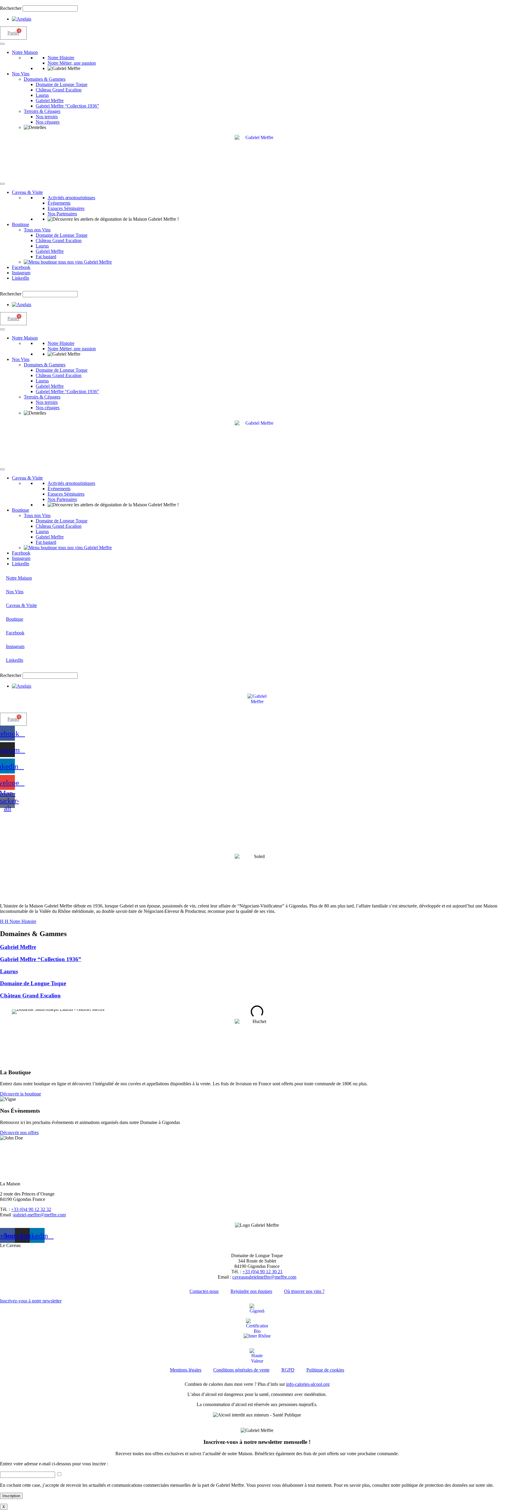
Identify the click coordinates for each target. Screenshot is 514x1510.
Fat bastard (46, 256)
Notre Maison (25, 52)
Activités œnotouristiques (71, 197)
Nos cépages (47, 121)
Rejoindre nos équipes (251, 1291)
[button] (257, 2)
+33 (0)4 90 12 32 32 (31, 1209)
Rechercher (11, 8)
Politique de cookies (325, 1369)
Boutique (20, 224)
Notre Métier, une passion (72, 63)
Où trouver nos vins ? (304, 1291)
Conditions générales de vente (241, 1369)
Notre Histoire (61, 57)
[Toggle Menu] (2, 44)
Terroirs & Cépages (42, 111)
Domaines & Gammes (44, 79)
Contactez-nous (204, 1291)
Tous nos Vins (37, 229)
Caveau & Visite (27, 192)
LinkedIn (20, 278)
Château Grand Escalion (59, 89)
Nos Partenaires (62, 213)
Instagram (21, 272)
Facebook (21, 267)
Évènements (59, 203)
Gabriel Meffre (50, 100)
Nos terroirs (47, 116)
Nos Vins (20, 73)
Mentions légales (185, 1369)
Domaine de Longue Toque (61, 84)
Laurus (42, 95)
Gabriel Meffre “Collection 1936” (67, 105)
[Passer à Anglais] (21, 18)
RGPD (287, 1369)
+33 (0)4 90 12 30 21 (262, 1271)
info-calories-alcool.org (308, 1384)
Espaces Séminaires (66, 208)
